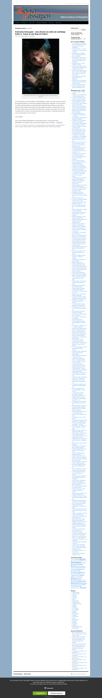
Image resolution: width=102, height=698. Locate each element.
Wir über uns (24, 22)
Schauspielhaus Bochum (43, 126)
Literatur (82, 574)
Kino (84, 569)
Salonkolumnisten (75, 613)
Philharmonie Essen (76, 578)
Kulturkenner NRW (76, 602)
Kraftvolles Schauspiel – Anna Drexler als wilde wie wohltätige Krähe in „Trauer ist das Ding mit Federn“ (40, 33)
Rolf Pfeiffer (31, 36)
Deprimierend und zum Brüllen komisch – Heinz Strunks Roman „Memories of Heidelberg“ (79, 54)
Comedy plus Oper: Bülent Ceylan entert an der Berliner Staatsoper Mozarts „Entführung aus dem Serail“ (79, 67)
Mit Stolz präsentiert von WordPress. (80, 674)
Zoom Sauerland (75, 628)
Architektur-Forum (75, 592)
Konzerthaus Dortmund (77, 572)
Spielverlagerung (75, 619)
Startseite (17, 22)
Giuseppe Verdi (74, 569)
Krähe (25, 126)
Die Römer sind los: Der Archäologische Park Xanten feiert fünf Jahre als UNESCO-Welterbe (79, 82)
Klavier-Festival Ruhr (75, 570)
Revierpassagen (18, 674)
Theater (25, 125)
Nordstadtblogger (75, 608)
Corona (85, 560)
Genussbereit (74, 598)
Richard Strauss (83, 580)
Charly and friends (75, 593)
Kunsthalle (75, 573)
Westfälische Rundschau (75, 587)
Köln (79, 574)
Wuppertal (83, 588)
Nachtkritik (74, 605)
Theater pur (74, 620)
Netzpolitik (74, 606)
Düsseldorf (79, 564)
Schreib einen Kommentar (54, 126)
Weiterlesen (59, 122)
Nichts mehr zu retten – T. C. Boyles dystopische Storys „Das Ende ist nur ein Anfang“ (79, 50)
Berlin (77, 559)
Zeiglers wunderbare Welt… (77, 626)
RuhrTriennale (83, 583)
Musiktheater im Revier (75, 575)
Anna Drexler (48, 125)
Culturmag (74, 595)
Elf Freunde (74, 596)
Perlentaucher (74, 610)
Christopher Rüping (60, 125)
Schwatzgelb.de (75, 616)
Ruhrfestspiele (82, 581)
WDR (80, 586)
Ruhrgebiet (74, 583)
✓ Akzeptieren (39, 693)
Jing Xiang (21, 126)
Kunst (72, 573)
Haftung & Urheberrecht (41, 22)
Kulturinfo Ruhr (75, 600)
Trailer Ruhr (74, 622)
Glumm (73, 599)
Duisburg (73, 564)
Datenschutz (58, 22)
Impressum (51, 22)
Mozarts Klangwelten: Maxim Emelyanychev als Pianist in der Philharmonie (79, 77)
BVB (82, 561)
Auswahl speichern (57, 693)
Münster (73, 577)
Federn (16, 126)
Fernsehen (73, 567)
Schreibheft (74, 615)
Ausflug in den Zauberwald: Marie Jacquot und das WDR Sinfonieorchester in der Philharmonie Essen (78, 86)
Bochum (54, 125)
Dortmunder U (83, 562)
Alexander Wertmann (40, 125)
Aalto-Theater (73, 559)
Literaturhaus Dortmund (76, 603)
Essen (73, 566)
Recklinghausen (75, 580)
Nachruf (76, 576)
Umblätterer (74, 625)
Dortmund (76, 562)
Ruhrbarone (74, 612)
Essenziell (50, 688)
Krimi (84, 572)
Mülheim (82, 575)
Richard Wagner (74, 581)
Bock (73, 632)
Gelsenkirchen (82, 567)
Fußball (77, 567)
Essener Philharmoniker (79, 566)
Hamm (82, 569)
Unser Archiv (32, 22)
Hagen (78, 569)
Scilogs (73, 618)
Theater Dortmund (75, 586)
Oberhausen (80, 576)
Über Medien (74, 623)
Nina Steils (29, 126)
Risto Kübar (34, 126)
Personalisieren (49, 697)
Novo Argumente (75, 609)
